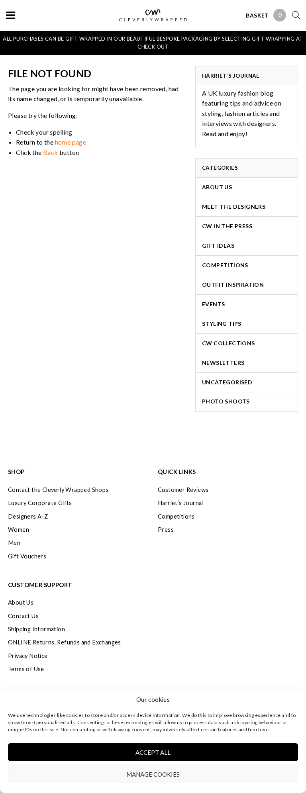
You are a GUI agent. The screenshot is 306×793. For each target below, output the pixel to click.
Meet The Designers (233, 206)
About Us (217, 187)
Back (50, 152)
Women (18, 529)
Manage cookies (153, 774)
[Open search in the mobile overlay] (293, 15)
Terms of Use (26, 669)
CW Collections (228, 343)
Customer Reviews (183, 489)
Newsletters (223, 362)
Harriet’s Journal (180, 502)
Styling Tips (221, 323)
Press (166, 529)
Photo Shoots (226, 401)
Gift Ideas (218, 245)
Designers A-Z (28, 516)
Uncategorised (227, 382)
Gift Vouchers (27, 556)
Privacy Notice (28, 655)
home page (70, 142)
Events (213, 304)
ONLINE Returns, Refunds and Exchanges (64, 642)
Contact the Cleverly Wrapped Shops (58, 489)
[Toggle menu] (10, 15)
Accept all (153, 752)
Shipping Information (36, 629)
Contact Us (23, 616)
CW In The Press (227, 226)
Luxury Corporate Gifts (40, 502)
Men (14, 542)
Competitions (225, 265)
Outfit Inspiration (233, 284)
